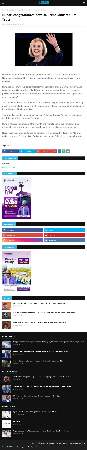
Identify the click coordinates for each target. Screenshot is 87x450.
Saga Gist (7, 24)
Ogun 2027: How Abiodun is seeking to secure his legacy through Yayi (39, 303)
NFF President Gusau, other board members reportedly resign (36, 396)
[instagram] (22, 240)
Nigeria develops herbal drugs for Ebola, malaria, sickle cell (35, 412)
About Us (42, 443)
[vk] (64, 240)
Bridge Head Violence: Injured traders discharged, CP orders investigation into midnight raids (48, 342)
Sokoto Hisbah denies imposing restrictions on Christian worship (38, 361)
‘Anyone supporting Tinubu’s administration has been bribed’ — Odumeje (41, 431)
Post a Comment (8, 167)
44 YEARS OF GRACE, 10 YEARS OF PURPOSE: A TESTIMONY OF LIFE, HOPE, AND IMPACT (44, 313)
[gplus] (22, 235)
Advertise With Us (61, 443)
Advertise (16, 421)
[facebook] (22, 230)
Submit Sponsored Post (77, 443)
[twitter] (64, 230)
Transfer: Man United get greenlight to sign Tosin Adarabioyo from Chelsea (42, 386)
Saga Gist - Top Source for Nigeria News (26, 447)
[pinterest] (64, 235)
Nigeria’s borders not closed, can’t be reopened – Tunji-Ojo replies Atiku (40, 351)
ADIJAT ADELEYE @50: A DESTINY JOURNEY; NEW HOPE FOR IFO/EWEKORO (39, 322)
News (9, 10)
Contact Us (50, 443)
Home (4, 10)
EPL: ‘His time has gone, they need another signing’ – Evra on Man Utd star (41, 377)
